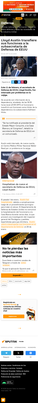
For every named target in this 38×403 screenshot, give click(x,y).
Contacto (19, 368)
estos (23, 263)
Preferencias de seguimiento (10, 377)
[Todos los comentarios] (3, 400)
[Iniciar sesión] (26, 15)
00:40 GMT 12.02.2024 (9, 54)
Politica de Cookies (22, 371)
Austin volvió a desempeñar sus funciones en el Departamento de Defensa (18, 224)
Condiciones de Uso (19, 365)
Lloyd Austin (18, 281)
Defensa (4, 281)
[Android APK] (7, 382)
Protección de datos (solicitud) (11, 374)
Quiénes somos (6, 365)
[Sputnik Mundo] (6, 16)
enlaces (6, 265)
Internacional (8, 181)
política (4, 285)
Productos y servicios (8, 368)
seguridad (27, 281)
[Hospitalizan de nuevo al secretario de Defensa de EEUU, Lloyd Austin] (19, 165)
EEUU (10, 281)
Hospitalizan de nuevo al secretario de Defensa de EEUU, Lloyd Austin (18, 187)
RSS (24, 374)
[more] (34, 137)
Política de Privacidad (8, 371)
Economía (32, 347)
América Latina (6, 347)
